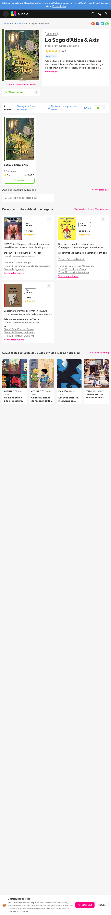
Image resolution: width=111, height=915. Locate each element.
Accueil (5, 23)
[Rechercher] (93, 14)
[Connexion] (106, 14)
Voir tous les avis (100, 189)
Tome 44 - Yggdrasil (14, 269)
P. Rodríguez (10, 171)
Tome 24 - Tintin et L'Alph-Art (19, 335)
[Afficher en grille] (98, 108)
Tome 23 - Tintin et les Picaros (19, 332)
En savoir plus (59, 6)
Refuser (102, 904)
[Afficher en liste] (104, 108)
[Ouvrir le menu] (6, 14)
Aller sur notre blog (99, 352)
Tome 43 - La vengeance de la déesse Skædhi (27, 266)
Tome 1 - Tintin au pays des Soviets (21, 322)
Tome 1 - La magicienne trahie (19, 256)
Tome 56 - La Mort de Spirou (72, 269)
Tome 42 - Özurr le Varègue (17, 262)
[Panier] (99, 14)
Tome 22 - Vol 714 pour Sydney (19, 329)
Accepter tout (85, 904)
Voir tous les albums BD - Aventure (91, 209)
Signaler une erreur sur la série (21, 84)
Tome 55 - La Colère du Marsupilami (76, 266)
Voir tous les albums (14, 273)
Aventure (21, 23)
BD (13, 23)
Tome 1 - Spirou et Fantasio (71, 259)
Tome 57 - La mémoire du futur (73, 272)
